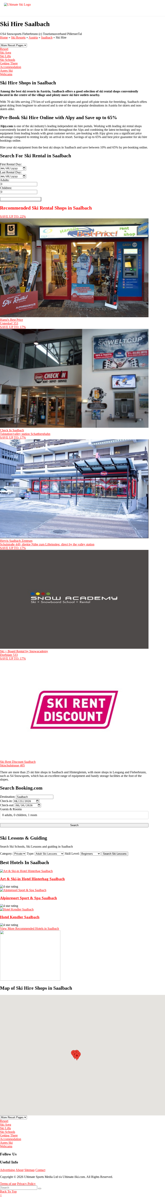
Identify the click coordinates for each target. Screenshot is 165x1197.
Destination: (7, 796)
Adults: (4, 180)
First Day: (11, 164)
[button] (77, 1056)
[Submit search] (39, 1188)
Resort (4, 49)
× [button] (1, 1195)
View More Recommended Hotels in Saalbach (29, 928)
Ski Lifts (5, 56)
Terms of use (8, 1183)
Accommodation (10, 67)
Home (4, 37)
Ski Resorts (18, 37)
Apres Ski (6, 70)
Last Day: (11, 172)
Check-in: (6, 801)
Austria (33, 37)
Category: (6, 853)
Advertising (7, 1170)
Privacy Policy (26, 1183)
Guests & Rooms (11, 809)
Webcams (6, 74)
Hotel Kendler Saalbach (19, 917)
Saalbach (47, 37)
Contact (40, 1170)
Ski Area (5, 52)
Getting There (9, 63)
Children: (6, 188)
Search (74, 825)
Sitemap (29, 1170)
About (19, 1170)
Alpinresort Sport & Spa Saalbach (28, 898)
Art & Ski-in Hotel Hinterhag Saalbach (32, 879)
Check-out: (7, 805)
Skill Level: (72, 853)
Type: (30, 853)
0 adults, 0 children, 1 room (19, 815)
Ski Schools (7, 59)
